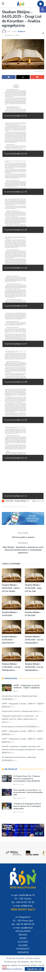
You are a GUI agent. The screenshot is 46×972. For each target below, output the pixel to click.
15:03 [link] (15, 760)
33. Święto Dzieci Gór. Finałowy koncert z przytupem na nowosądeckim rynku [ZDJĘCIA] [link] (26, 778)
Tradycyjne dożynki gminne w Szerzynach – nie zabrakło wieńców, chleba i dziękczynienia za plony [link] (20, 719)
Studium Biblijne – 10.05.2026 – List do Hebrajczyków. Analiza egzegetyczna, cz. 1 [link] (34, 667)
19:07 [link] (10, 722)
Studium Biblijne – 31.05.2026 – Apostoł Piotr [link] (10, 639)
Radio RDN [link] (5, 506)
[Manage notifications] (4, 968)
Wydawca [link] (21, 31)
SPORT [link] (23, 938)
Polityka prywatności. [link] (12, 968)
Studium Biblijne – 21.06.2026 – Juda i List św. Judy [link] (33, 588)
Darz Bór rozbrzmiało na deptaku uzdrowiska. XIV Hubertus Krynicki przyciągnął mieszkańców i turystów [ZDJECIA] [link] (23, 749)
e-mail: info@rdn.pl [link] (23, 905)
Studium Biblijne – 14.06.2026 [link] (10, 614)
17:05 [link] (13, 742)
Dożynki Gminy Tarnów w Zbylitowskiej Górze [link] (19, 711)
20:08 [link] (16, 691)
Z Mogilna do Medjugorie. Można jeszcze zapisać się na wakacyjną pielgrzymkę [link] (27, 806)
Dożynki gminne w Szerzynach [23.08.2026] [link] (19, 726)
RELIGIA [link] (23, 934)
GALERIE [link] (23, 945)
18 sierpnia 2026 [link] (20, 798)
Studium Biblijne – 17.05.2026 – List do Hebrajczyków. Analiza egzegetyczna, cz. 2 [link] (11, 667)
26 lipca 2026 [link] (19, 784)
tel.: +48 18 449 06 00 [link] (23, 924)
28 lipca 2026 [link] (19, 812)
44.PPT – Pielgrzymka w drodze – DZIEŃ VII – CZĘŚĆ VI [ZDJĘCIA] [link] (27, 686)
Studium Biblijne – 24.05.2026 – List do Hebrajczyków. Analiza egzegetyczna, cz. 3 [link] (34, 639)
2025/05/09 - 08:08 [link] (12, 35)
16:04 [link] (13, 753)
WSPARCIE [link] (23, 952)
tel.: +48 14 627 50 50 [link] (23, 902)
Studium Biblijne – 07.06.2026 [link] (33, 614)
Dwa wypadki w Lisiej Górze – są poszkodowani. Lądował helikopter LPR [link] (28, 792)
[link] (43, 9)
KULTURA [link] (23, 941)
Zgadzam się (34, 968)
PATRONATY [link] (23, 948)
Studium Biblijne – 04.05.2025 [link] (17, 506)
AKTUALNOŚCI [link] (23, 931)
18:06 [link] (13, 734)
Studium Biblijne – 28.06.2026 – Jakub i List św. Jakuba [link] (11, 588)
